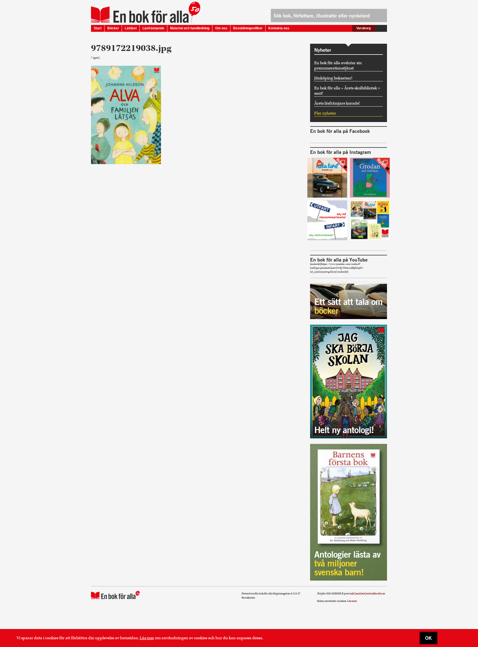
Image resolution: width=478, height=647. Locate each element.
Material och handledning (189, 28)
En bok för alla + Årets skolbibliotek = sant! (347, 91)
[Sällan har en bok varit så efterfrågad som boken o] (370, 178)
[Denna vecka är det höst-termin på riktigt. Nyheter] (370, 220)
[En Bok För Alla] (140, 14)
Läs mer (147, 638)
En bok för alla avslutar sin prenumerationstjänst (338, 65)
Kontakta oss (278, 28)
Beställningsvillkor (248, 28)
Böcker (113, 28)
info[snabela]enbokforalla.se (367, 594)
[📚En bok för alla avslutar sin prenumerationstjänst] (327, 220)
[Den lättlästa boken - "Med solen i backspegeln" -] (327, 178)
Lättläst (131, 28)
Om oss (221, 28)
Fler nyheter (325, 113)
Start (98, 28)
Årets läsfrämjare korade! (337, 103)
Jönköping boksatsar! (333, 78)
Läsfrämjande (153, 28)
